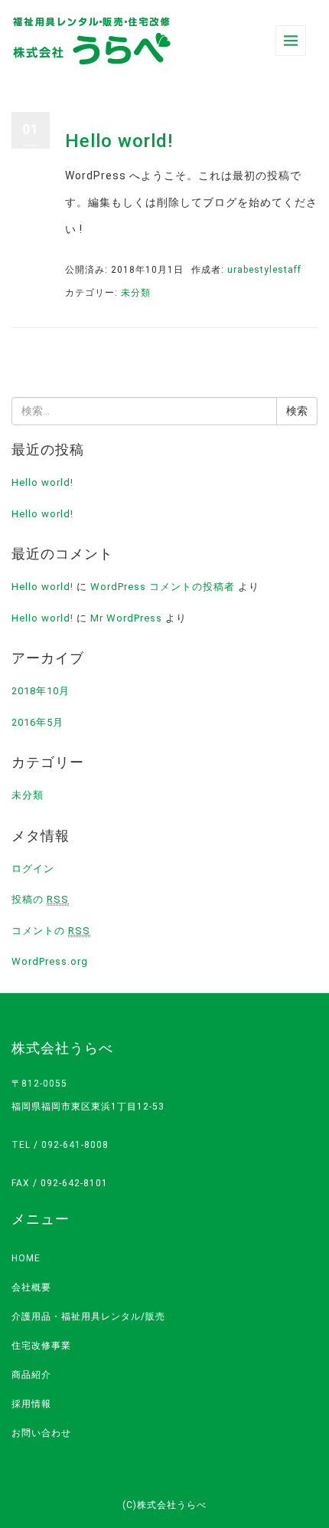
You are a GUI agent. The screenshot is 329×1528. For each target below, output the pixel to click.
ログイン (32, 868)
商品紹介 (31, 1374)
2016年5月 (37, 722)
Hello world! (119, 141)
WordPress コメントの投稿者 (162, 586)
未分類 (136, 292)
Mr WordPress (126, 618)
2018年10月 (40, 691)
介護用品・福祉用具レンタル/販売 (88, 1316)
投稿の (40, 899)
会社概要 (31, 1287)
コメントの (50, 930)
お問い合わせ (41, 1433)
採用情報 (31, 1403)
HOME (26, 1258)
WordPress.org (49, 961)
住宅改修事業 (41, 1345)
